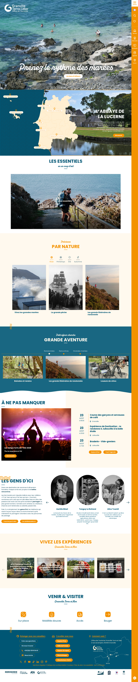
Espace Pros (61, 641)
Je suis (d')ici (56, 76)
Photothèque (62, 655)
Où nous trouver (27, 646)
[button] (134, 15)
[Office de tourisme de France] (124, 672)
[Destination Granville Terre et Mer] (17, 8)
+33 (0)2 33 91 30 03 (31, 650)
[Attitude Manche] (24, 672)
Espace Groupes (63, 650)
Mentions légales (39, 665)
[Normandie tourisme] (11, 672)
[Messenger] (135, 678)
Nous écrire (29, 655)
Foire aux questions (28, 641)
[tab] (51, 259)
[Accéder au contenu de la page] (65, 83)
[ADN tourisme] (32, 672)
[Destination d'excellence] (117, 672)
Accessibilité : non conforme (94, 665)
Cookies (70, 665)
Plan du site (78, 665)
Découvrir (118, 135)
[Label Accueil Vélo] (109, 672)
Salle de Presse (62, 646)
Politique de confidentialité (56, 665)
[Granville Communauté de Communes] (41, 672)
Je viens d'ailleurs (73, 76)
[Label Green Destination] (100, 672)
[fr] (134, 10)
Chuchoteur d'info (64, 660)
